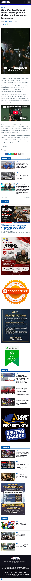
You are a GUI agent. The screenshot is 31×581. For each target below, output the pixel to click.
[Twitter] (5, 24)
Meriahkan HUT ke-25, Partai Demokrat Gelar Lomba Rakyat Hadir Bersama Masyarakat (22, 165)
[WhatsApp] (7, 24)
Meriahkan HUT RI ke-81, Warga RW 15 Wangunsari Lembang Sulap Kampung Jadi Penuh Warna (22, 403)
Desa (6, 572)
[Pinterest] (15, 154)
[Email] (19, 154)
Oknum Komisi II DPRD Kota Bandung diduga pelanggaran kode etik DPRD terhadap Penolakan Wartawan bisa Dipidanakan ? (13, 228)
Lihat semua (27, 158)
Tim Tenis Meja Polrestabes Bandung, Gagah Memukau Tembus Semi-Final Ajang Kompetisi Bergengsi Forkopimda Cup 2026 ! (22, 378)
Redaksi (14, 575)
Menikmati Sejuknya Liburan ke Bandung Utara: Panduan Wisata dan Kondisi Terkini (23, 176)
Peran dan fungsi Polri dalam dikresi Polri (22, 545)
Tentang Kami (20, 575)
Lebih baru (4, 197)
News (7, 7)
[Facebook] (3, 24)
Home (8, 575)
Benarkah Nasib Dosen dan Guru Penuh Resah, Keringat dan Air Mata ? (22, 476)
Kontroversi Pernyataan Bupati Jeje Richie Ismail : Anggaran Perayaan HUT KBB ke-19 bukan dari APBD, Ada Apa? (22, 466)
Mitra (16, 572)
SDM (25, 572)
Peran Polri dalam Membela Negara (20, 534)
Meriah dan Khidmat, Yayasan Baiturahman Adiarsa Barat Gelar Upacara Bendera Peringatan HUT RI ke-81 (22, 391)
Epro (11, 572)
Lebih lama (26, 197)
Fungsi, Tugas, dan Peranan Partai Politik (21, 524)
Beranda (3, 7)
